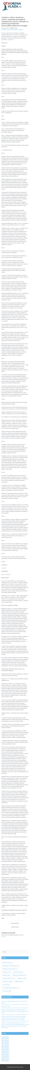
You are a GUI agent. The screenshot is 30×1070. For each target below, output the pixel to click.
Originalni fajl (15, 29)
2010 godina (5, 1049)
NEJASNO (7, 972)
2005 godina (5, 1057)
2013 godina (5, 1045)
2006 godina (5, 1056)
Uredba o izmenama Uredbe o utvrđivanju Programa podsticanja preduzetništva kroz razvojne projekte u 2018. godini (14, 1011)
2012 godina (5, 1046)
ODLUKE (6, 975)
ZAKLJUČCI (7, 991)
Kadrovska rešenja (5, 1006)
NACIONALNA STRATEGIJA (11, 966)
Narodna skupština (10, 969)
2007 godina (5, 1054)
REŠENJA (22, 978)
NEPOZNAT (18, 972)
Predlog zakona (19, 975)
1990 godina (5, 1061)
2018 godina (5, 1037)
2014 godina (5, 1043)
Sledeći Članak (15, 927)
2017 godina (5, 1038)
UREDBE (12, 28)
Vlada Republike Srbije (11, 988)
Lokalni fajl (20, 29)
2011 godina (5, 1048)
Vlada (16, 28)
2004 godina (5, 1059)
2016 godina (5, 1040)
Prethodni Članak (15, 923)
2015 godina (5, 1042)
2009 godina (5, 1051)
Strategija (7, 981)
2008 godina (5, 1053)
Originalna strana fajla (6, 29)
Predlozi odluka (9, 978)
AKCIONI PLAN (7, 962)
